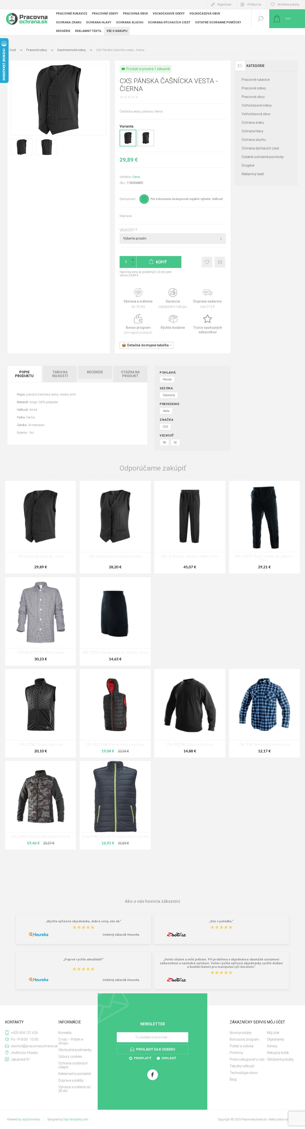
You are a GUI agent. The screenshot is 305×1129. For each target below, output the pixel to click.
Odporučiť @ (219, 262)
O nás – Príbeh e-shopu (71, 1041)
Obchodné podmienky (75, 1050)
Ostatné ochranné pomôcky (263, 157)
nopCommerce (31, 1119)
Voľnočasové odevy (257, 105)
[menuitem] (75, 1032)
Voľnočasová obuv (256, 114)
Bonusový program (244, 1039)
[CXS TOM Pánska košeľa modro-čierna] (264, 713)
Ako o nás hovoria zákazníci (152, 900)
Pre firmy (236, 1053)
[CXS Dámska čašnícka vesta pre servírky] (115, 527)
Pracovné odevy (254, 88)
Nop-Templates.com (75, 1119)
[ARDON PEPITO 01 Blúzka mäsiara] (40, 621)
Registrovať (224, 4)
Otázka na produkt (130, 374)
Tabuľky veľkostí (242, 1066)
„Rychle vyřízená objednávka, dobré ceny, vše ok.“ (83, 921)
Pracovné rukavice (255, 80)
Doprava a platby (71, 1080)
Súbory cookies (70, 1056)
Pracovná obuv (253, 97)
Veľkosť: (127, 230)
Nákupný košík (278, 1053)
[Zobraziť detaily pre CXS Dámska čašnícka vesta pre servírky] (145, 145)
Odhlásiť (169, 1058)
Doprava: (126, 216)
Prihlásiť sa (254, 4)
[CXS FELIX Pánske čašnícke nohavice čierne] (189, 527)
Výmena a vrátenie (138, 298)
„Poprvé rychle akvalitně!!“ (83, 959)
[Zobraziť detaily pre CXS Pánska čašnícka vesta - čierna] (128, 145)
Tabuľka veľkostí (60, 374)
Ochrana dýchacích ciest (260, 148)
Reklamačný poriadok (74, 1074)
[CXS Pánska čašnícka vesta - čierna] (40, 527)
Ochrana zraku (253, 122)
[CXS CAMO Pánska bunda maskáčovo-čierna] (40, 805)
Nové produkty (241, 1033)
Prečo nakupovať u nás (247, 1059)
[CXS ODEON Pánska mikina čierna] (189, 713)
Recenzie (95, 372)
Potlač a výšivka (242, 1046)
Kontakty (65, 1033)
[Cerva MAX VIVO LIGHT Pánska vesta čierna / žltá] (115, 805)
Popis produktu (24, 374)
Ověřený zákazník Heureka (121, 934)
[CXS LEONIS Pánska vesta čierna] (40, 713)
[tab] (24, 374)
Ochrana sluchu (254, 140)
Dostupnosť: (128, 199)
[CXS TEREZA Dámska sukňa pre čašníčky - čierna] (115, 621)
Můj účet (273, 1033)
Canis (136, 177)
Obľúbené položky (280, 1059)
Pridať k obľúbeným (207, 262)
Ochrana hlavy (252, 131)
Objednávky (275, 1039)
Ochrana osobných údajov (73, 1065)
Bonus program (138, 324)
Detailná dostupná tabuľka (148, 345)
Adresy (272, 1046)
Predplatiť (142, 1058)
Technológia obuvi (244, 1073)
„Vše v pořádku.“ (221, 921)
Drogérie (248, 165)
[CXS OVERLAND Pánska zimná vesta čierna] (115, 713)
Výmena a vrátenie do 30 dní (74, 1089)
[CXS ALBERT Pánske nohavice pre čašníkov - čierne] (264, 527)
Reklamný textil (253, 174)
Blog (233, 1079)
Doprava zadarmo (208, 298)
